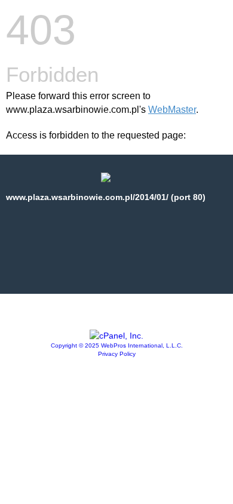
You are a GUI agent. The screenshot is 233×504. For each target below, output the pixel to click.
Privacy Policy (117, 354)
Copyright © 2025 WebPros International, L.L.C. (117, 345)
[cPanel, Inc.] (116, 335)
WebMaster (172, 110)
